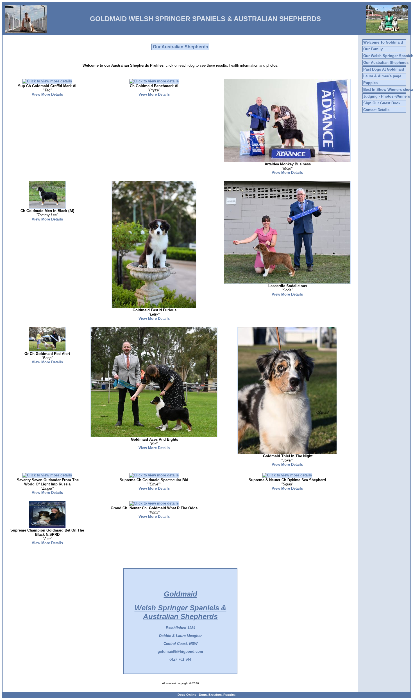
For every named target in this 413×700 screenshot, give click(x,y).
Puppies (370, 83)
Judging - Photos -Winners (386, 96)
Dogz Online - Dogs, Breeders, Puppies (206, 694)
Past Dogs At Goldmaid (383, 69)
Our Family (373, 49)
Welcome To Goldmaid (383, 42)
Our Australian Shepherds (386, 62)
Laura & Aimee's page (382, 76)
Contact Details (376, 110)
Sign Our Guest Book (381, 103)
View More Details (47, 94)
